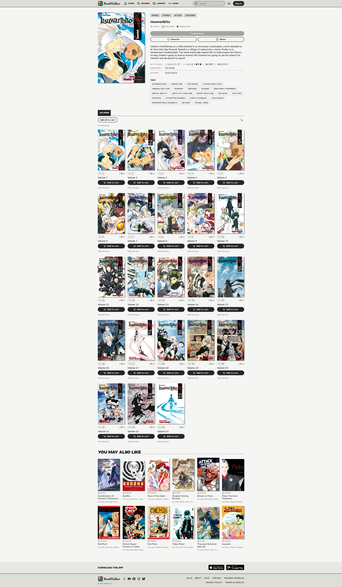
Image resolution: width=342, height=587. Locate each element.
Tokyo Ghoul (178, 544)
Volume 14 (192, 304)
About (198, 578)
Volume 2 (132, 177)
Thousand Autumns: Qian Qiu (207, 545)
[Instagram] (138, 578)
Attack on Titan (205, 496)
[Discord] (129, 578)
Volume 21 (103, 431)
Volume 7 (132, 241)
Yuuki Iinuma (171, 73)
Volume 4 (192, 177)
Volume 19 (192, 367)
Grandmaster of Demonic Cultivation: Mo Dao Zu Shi (108, 497)
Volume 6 (102, 241)
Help (207, 578)
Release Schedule (234, 578)
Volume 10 (222, 241)
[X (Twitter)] (124, 578)
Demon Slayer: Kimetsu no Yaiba (131, 545)
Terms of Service (234, 582)
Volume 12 (133, 304)
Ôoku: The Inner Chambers (230, 497)
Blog (189, 578)
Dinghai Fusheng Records (180, 497)
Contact (217, 578)
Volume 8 (162, 241)
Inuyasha (226, 544)
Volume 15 (222, 304)
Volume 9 (192, 241)
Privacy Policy (214, 582)
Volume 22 (133, 431)
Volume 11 (103, 304)
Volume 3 (162, 177)
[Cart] (229, 3)
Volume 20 (222, 367)
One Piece (152, 544)
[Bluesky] (143, 578)
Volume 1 (102, 177)
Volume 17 (133, 367)
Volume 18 (162, 367)
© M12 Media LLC (105, 583)
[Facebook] (134, 578)
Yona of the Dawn (156, 496)
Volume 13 (162, 304)
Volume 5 (222, 177)
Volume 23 (162, 431)
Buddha (126, 496)
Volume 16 (103, 367)
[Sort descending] (241, 120)
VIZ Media (170, 68)
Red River (102, 544)
